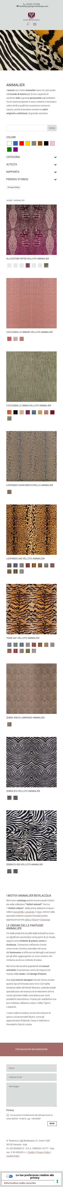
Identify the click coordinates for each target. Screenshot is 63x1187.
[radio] (9, 265)
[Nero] (46, 143)
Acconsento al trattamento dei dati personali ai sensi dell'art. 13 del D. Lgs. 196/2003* (29, 1117)
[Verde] (9, 149)
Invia (52, 1123)
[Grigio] (34, 143)
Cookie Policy (13, 1156)
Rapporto (12, 172)
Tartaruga (45, 919)
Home (9, 200)
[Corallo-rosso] (22, 143)
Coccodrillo (18, 912)
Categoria (13, 157)
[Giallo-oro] (28, 143)
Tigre (39, 912)
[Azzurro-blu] (15, 143)
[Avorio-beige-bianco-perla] (9, 143)
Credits (31, 1152)
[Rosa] (52, 143)
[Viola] (15, 149)
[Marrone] (40, 143)
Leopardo (29, 912)
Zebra (28, 919)
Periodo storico (17, 179)
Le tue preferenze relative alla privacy (35, 1176)
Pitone (35, 919)
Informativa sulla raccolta (20, 1183)
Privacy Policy (14, 187)
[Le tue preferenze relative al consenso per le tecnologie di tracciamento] (57, 1181)
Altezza (11, 164)
